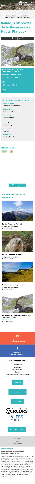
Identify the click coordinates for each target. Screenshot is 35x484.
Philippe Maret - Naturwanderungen (14, 315)
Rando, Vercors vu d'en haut (12, 224)
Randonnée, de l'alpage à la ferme (14, 285)
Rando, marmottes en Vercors (12, 254)
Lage (19, 38)
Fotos (12, 38)
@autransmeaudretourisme (17, 341)
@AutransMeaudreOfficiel (17, 354)
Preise (15, 38)
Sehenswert (22, 38)
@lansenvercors (17, 340)
